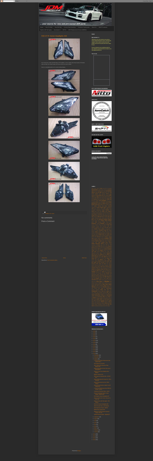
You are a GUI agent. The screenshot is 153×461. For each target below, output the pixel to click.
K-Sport (98, 246)
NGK (98, 259)
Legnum (104, 250)
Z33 (106, 304)
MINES (93, 255)
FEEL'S (110, 223)
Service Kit (107, 279)
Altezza (107, 193)
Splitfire (106, 284)
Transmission (99, 296)
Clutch (103, 211)
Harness (106, 236)
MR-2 (103, 256)
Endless (110, 219)
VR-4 (95, 300)
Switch (105, 291)
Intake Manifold (101, 242)
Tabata (107, 291)
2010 (94, 439)
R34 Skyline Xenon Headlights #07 (101, 396)
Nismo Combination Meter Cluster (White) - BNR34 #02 (101, 394)
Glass (104, 232)
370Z (97, 188)
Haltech (102, 236)
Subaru (108, 286)
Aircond (106, 192)
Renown (107, 274)
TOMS (102, 295)
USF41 (104, 297)
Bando (108, 197)
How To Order (49, 27)
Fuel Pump (102, 227)
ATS (103, 196)
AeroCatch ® (57, 29)
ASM (97, 196)
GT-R (93, 236)
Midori (110, 254)
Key (111, 247)
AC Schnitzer (109, 188)
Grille (111, 234)
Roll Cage (104, 275)
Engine (93, 220)
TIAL (106, 293)
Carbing (97, 207)
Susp (111, 289)
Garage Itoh (105, 230)
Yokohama (100, 304)
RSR (98, 277)
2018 (94, 346)
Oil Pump (102, 262)
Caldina (95, 205)
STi (101, 286)
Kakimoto (110, 246)
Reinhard (101, 274)
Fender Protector (95, 224)
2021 (94, 340)
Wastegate (102, 300)
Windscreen (99, 303)
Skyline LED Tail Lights (46, 29)
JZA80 (93, 246)
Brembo (93, 203)
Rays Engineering (108, 271)
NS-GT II (105, 259)
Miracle (98, 255)
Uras (102, 297)
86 (103, 188)
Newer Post (44, 257)
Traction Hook (94, 296)
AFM (99, 191)
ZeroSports (101, 305)
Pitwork (98, 266)
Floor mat (109, 224)
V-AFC (107, 297)
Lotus (105, 251)
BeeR (98, 199)
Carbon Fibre (103, 207)
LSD (111, 251)
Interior (102, 243)
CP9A (110, 212)
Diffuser (103, 216)
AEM (95, 191)
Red (111, 273)
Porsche (107, 266)
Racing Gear (109, 270)
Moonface (96, 256)
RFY (111, 274)
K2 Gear (106, 246)
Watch (110, 300)
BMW (110, 199)
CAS (92, 208)
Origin (100, 263)
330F (95, 188)
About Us (94, 27)
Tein (107, 292)
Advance (110, 189)
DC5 (111, 215)
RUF (103, 277)
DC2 (109, 215)
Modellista (110, 255)
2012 (94, 436)
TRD (104, 296)
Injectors (110, 240)
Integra (93, 243)
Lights (95, 251)
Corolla (103, 212)
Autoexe (105, 197)
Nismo (101, 259)
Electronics (101, 219)
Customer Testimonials (83, 27)
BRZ (111, 203)
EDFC (95, 219)
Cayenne (98, 208)
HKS (110, 238)
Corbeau (100, 212)
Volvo (93, 300)
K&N (101, 246)
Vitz (103, 299)
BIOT (106, 199)
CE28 (102, 208)
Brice (101, 203)
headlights (47, 213)
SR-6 (95, 285)
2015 (94, 351)
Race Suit (105, 270)
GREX (103, 234)
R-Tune (93, 270)
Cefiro (104, 208)
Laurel (96, 250)
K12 (103, 246)
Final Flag (103, 224)
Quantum (110, 269)
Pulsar (106, 269)
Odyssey (96, 261)
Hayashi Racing (101, 238)
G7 (95, 230)
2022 (94, 338)
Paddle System (101, 265)
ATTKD (108, 196)
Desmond (95, 216)
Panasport (106, 265)
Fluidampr (93, 226)
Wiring (106, 303)
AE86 (93, 191)
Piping (93, 266)
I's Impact (102, 239)
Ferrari (100, 224)
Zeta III (104, 305)
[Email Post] (45, 212)
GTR (95, 236)
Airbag (103, 192)
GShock (104, 235)
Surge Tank (106, 289)
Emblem (106, 219)
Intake (96, 242)
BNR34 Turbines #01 (98, 374)
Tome (111, 293)
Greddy (100, 234)
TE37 (95, 292)
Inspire (93, 242)
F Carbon (98, 223)
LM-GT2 (98, 251)
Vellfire (101, 299)
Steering (93, 287)
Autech (93, 197)
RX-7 (106, 277)
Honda (93, 239)
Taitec (110, 291)
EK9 (97, 219)
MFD (108, 254)
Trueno (106, 296)
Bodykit (104, 200)
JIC (106, 244)
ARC (110, 195)
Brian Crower (97, 203)
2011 (94, 437)
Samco (105, 278)
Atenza (100, 196)
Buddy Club (99, 204)
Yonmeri (103, 304)
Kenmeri (108, 247)
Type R (99, 297)
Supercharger (109, 288)
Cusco (93, 215)
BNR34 (100, 200)
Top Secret (109, 295)
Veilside (98, 299)
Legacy (101, 250)
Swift (102, 291)
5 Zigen (100, 188)
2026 (94, 331)
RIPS (95, 275)
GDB (105, 231)
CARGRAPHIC (109, 207)
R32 (95, 270)
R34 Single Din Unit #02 (99, 363)
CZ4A (101, 215)
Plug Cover (103, 266)
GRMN (93, 235)
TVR (97, 297)
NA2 (105, 258)
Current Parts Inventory (70, 27)
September (96, 416)
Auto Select (97, 197)
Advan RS (106, 189)
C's (92, 205)
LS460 (108, 251)
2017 (94, 347)
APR (104, 195)
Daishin (106, 215)
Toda (108, 293)
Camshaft (110, 205)
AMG (111, 193)
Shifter (97, 281)
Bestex (101, 199)
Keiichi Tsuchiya (103, 247)
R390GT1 (100, 270)
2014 (94, 353)
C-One (107, 204)
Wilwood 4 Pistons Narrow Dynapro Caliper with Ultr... (101, 412)
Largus (93, 250)
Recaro (107, 273)
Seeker (103, 279)
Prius (96, 269)
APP (102, 195)
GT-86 (107, 235)
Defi (92, 216)
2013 (94, 434)
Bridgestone (107, 203)
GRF (105, 234)
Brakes (110, 202)
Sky (103, 281)
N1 (101, 258)
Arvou (95, 196)
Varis (93, 299)
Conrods (96, 212)
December (96, 355)
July (95, 420)
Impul (100, 240)
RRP (94, 277)
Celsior (110, 208)
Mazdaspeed (109, 252)
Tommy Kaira (97, 295)
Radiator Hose (98, 271)
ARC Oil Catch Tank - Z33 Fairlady (101, 405)
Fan (105, 223)
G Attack (102, 228)
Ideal (105, 239)
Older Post (84, 257)
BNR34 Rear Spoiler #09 (99, 409)
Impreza (97, 240)
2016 (94, 349)
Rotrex (108, 275)
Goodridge (107, 232)
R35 (50, 213)
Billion (104, 199)
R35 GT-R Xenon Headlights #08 (54, 36)
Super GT (103, 288)
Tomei (93, 295)
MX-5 (96, 258)
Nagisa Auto (109, 258)
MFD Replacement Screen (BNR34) (77, 29)
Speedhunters (97, 284)
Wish (108, 303)
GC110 (103, 231)
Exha (111, 222)
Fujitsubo (95, 228)
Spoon (93, 285)
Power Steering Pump (104, 267)
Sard (107, 278)
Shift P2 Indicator (103, 27)
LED (98, 250)
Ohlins (99, 261)
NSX (109, 259)
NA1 (103, 258)
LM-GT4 (102, 251)
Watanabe (107, 300)
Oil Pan (98, 262)
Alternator (103, 193)
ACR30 (99, 189)
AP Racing (97, 195)
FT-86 (108, 226)
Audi (111, 196)
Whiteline (106, 301)
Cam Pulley (104, 205)
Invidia (110, 243)
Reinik (105, 274)
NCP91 (93, 259)
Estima (104, 222)
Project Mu (103, 269)
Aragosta (107, 195)
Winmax (103, 303)
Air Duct (95, 192)
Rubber (101, 277)
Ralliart (103, 271)
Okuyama (93, 263)
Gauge (99, 231)
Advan (102, 189)
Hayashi (95, 238)
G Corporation (107, 228)
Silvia (100, 281)
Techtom (104, 292)
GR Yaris (93, 234)
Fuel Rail (106, 227)
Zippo (109, 305)
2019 (94, 344)
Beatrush (95, 199)
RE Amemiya (98, 273)
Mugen (93, 258)
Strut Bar (105, 287)
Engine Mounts (98, 220)
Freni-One (104, 226)
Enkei (93, 222)
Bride (104, 203)
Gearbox (93, 232)
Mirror (100, 255)
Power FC (98, 267)
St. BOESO (101, 285)
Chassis (107, 210)
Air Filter (99, 192)
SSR (97, 285)
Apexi (100, 195)
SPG (101, 284)
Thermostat (97, 293)
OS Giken (104, 263)
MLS (107, 255)
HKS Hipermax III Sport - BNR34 (101, 407)
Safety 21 (101, 278)
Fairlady (102, 223)
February (96, 430)
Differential (99, 216)
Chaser (103, 209)
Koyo (93, 248)
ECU (93, 219)
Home (41, 27)
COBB (106, 211)
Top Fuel (105, 295)
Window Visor (94, 303)
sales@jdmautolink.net (97, 50)
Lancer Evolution (108, 249)
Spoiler (110, 284)
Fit (106, 224)
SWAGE (99, 291)
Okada (110, 262)
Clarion (95, 211)
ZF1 (107, 305)
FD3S (107, 223)
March (95, 428)
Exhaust (94, 223)
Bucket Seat (94, 204)
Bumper (103, 204)
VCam (95, 299)
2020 (94, 342)
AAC (105, 188)
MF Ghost (105, 254)
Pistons (95, 266)
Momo (93, 256)
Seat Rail (94, 279)
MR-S (105, 256)
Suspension (95, 291)
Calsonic (99, 205)
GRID (108, 234)
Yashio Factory (94, 304)
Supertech (97, 289)
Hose (98, 239)
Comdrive (93, 212)
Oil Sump (107, 262)
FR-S (101, 226)
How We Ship (58, 27)
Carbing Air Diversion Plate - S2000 (101, 391)
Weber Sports (94, 301)
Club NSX (99, 211)
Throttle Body (102, 293)
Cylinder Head (97, 215)
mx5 (98, 258)
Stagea (105, 285)
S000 (93, 278)
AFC (97, 191)
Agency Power (103, 191)
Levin (108, 250)
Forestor (97, 226)
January (96, 431)
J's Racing (98, 244)
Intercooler (97, 243)
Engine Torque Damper (106, 220)
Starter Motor (109, 285)
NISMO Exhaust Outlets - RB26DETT (102, 414)
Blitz (108, 199)
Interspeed (106, 243)
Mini (95, 255)
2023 (94, 336)
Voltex (110, 299)
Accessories (95, 189)
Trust (109, 296)
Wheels (102, 301)
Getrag (96, 232)
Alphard (96, 193)
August (95, 418)
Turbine (94, 297)
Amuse (93, 195)
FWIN (99, 228)
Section (100, 279)
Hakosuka (99, 236)
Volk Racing (106, 299)
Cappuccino (94, 207)
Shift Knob (94, 281)
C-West (110, 204)
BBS (111, 197)
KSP (98, 248)
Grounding (96, 235)
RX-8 (108, 277)
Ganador (101, 230)
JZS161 (95, 246)
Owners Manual (95, 265)
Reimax (98, 274)
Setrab (110, 279)
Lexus (110, 250)
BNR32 (97, 200)
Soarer (100, 282)
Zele (108, 304)
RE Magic (104, 273)
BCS (92, 199)
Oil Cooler (94, 262)
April (95, 426)
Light (92, 251)
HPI (99, 239)
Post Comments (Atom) (52, 260)
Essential (99, 222)
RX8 (111, 277)
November (96, 357)
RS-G (96, 277)
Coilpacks (110, 211)
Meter (101, 254)
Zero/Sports (96, 305)
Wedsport (99, 301)
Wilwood (110, 301)
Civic (93, 211)
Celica (107, 208)
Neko (96, 259)
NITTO (64, 29)
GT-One (110, 235)
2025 (94, 333)
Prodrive (98, 269)
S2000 (97, 278)
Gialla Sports (100, 232)
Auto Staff (101, 197)
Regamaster (94, 274)
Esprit (96, 222)
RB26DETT (94, 273)
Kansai (93, 247)
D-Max (103, 215)
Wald (99, 300)
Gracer (96, 234)
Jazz (101, 244)
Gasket (96, 231)
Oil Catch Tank (108, 261)
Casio (95, 208)
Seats (97, 279)
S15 (95, 278)
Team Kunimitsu (99, 292)
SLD (111, 281)
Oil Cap (102, 261)
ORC (97, 263)
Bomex (107, 200)
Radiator (93, 271)
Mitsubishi (104, 255)
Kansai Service (97, 247)
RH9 (92, 275)
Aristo (93, 196)
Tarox (93, 292)
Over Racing (109, 263)
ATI (102, 196)
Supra (101, 289)
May (95, 424)
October (96, 358)
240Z (93, 188)
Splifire (103, 284)
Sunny (99, 288)
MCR (93, 254)
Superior (93, 289)
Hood (95, 239)
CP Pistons (107, 212)
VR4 (97, 300)
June (95, 422)
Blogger (79, 450)
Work (110, 303)
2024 (94, 335)
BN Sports (94, 200)
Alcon (109, 192)
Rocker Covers (99, 275)
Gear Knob (109, 231)
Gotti (111, 232)
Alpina (100, 193)
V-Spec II (110, 297)
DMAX (106, 216)
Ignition (107, 239)
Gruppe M (100, 235)
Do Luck (110, 216)
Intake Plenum (108, 242)
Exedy (107, 222)
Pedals (110, 265)
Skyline (53, 213)
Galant (97, 230)
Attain (106, 196)
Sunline (95, 288)
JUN (111, 244)
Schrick (110, 278)
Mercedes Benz (97, 254)
